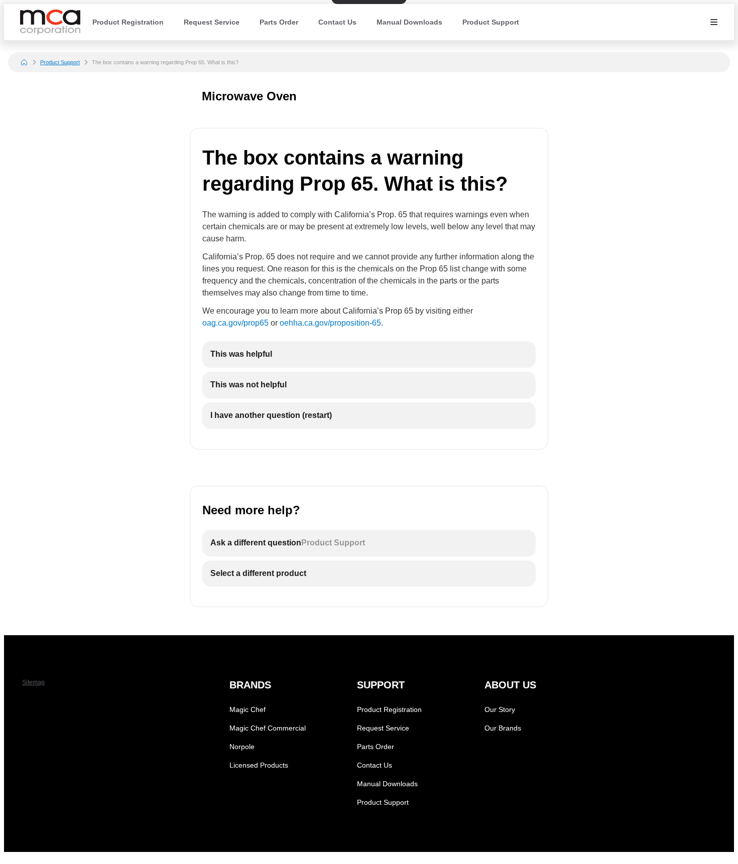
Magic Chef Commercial (267, 728)
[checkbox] (369, 354)
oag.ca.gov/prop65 (235, 323)
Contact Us (337, 22)
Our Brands (502, 728)
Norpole (242, 747)
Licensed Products (258, 765)
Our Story (499, 709)
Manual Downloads (409, 22)
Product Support (490, 22)
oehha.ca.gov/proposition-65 (330, 323)
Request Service (211, 22)
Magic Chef (247, 709)
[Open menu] (714, 22)
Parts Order (279, 22)
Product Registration (128, 22)
